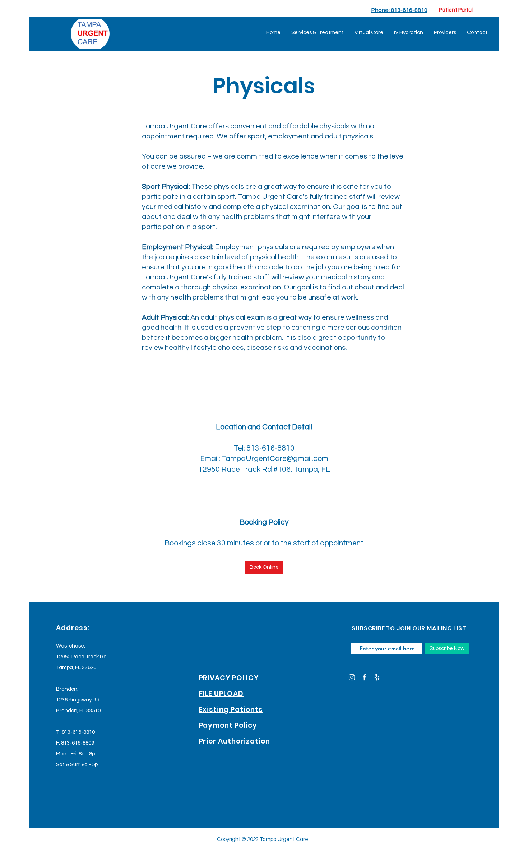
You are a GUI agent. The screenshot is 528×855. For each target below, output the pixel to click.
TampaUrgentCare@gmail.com (275, 458)
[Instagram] (352, 677)
